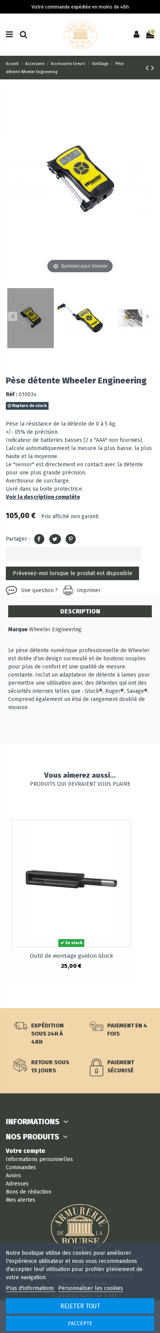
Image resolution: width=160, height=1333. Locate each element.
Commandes (21, 1167)
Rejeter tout (80, 1306)
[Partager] (39, 539)
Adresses (17, 1183)
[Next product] (152, 68)
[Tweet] (55, 539)
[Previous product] (148, 68)
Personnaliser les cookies (90, 1288)
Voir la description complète (43, 497)
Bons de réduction (28, 1192)
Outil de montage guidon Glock (71, 955)
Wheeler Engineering (55, 629)
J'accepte (80, 1323)
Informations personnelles (39, 1159)
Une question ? (39, 590)
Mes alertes (20, 1200)
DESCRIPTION (80, 611)
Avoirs (13, 1175)
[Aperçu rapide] (125, 831)
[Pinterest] (71, 539)
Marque (18, 629)
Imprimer (89, 590)
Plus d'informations (31, 1288)
